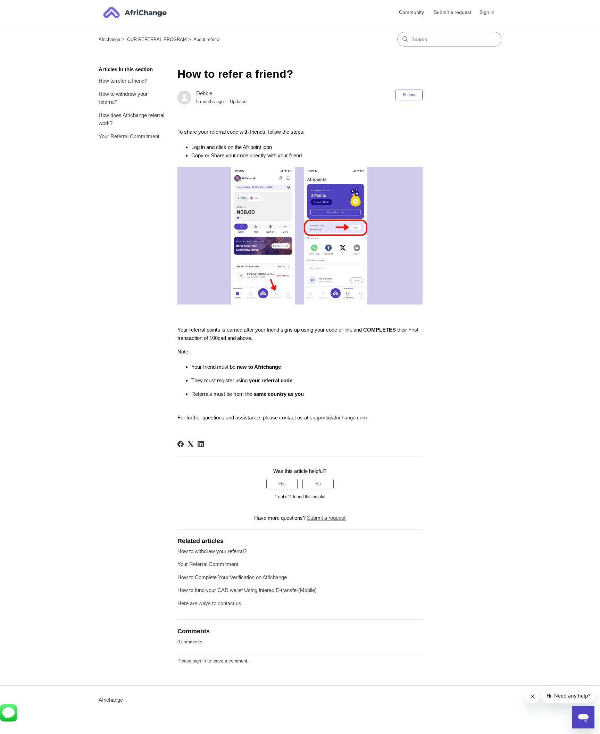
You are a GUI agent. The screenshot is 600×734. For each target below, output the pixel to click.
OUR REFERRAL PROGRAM (157, 39)
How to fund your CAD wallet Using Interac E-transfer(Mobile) (247, 590)
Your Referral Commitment (129, 136)
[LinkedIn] (201, 444)
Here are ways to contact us (209, 603)
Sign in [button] (487, 12)
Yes (281, 484)
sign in (199, 661)
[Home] (135, 12)
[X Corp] (191, 444)
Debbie (204, 93)
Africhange (109, 39)
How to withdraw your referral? (123, 98)
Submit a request (452, 12)
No (318, 484)
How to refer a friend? (123, 81)
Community (411, 12)
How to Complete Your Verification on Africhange (232, 577)
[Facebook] (180, 444)
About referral (206, 39)
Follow (409, 94)
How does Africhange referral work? (131, 119)
